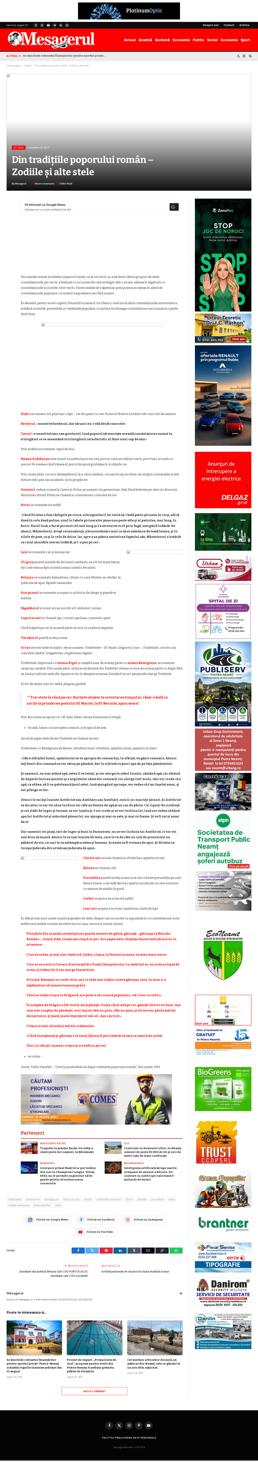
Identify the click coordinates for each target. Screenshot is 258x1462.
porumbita (157, 1199)
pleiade (142, 1199)
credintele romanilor (108, 1199)
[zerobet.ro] (223, 310)
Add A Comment (94, 1391)
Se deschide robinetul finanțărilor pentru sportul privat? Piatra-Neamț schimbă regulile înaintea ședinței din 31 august (65, 55)
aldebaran (14, 1199)
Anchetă (162, 40)
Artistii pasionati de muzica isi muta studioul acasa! (135, 1271)
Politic (198, 40)
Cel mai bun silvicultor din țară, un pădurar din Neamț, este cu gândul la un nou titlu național (153, 1363)
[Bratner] (223, 1235)
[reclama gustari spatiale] (223, 809)
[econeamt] (223, 991)
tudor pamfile (42, 1205)
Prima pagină (14, 65)
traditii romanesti (18, 1205)
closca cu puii (71, 1199)
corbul (88, 1199)
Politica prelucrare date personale (129, 1437)
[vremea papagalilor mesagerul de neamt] (223, 1189)
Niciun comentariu (44, 183)
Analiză (145, 40)
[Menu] (244, 56)
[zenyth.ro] (223, 1089)
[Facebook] (10, 211)
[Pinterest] (10, 240)
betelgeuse (51, 1199)
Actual (130, 40)
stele (171, 1199)
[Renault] (223, 444)
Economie (181, 40)
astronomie (33, 1199)
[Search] (250, 56)
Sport (245, 40)
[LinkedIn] (10, 230)
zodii (58, 1205)
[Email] (10, 250)
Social (212, 40)
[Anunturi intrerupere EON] (223, 480)
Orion (129, 1199)
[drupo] (223, 1024)
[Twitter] (10, 221)
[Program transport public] (223, 549)
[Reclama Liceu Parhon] (223, 342)
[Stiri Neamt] (51, 40)
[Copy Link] (10, 259)
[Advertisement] (102, 246)
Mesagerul (20, 183)
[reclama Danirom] (223, 1306)
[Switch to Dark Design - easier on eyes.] (238, 56)
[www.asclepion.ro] (223, 638)
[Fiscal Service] (223, 1257)
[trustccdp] (216, 1162)
